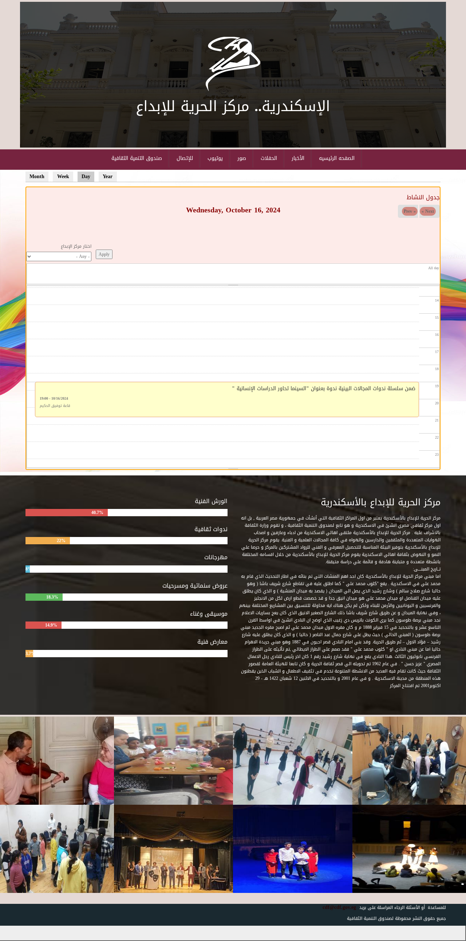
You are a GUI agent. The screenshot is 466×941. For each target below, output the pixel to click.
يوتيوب (215, 158)
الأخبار (298, 158)
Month (36, 176)
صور (241, 158)
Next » (428, 211)
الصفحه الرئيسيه (337, 158)
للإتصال (185, 158)
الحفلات (269, 158)
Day (88, 176)
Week (63, 176)
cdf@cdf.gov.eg (336, 907)
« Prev (410, 211)
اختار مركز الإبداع (76, 246)
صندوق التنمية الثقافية (136, 158)
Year (107, 176)
